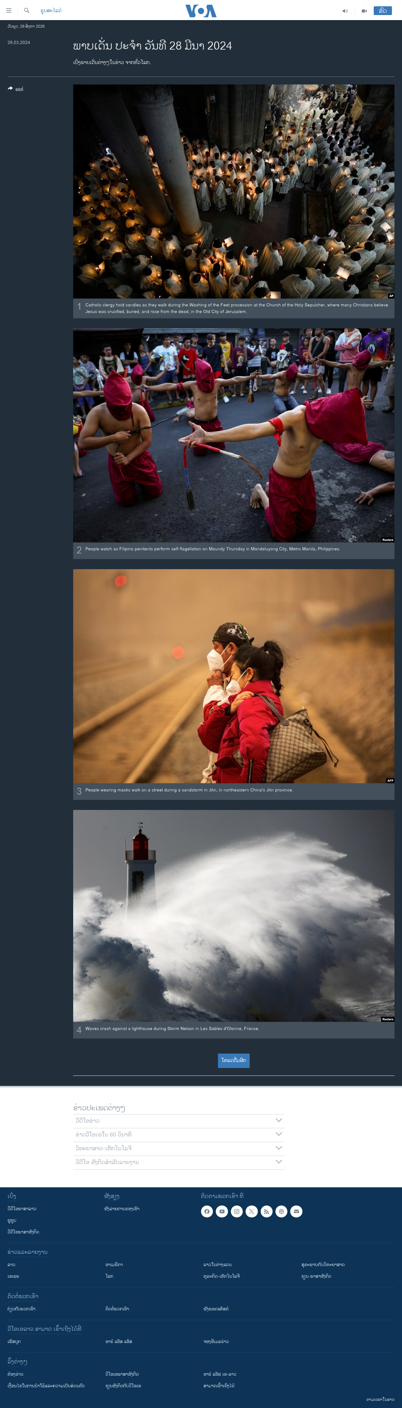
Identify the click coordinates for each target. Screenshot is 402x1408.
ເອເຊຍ (13, 1276)
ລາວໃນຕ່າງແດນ (218, 1264)
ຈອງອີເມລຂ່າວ (216, 1341)
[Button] (16, 90)
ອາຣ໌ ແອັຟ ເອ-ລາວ (220, 1374)
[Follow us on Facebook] (207, 1211)
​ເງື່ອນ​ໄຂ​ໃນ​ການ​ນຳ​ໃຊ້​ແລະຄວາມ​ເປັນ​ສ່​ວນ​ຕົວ (46, 1386)
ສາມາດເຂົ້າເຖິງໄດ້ (219, 1386)
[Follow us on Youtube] (222, 1211)
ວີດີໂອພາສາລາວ (22, 1209)
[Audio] (345, 11)
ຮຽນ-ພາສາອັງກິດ (316, 1276)
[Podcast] (281, 1211)
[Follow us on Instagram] (237, 1211)
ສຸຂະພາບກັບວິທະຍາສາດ (323, 1264)
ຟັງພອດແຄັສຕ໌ (216, 1309)
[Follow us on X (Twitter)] (252, 1211)
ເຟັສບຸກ (14, 1341)
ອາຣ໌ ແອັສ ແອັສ (119, 1341)
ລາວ (11, 1264)
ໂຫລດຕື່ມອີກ (233, 1060)
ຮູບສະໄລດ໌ (51, 11)
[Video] (364, 11)
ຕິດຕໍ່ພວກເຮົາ (117, 1309)
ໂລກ (109, 1276)
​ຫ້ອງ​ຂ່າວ (16, 1374)
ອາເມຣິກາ (114, 1264)
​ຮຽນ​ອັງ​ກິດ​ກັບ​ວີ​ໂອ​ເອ (123, 1386)
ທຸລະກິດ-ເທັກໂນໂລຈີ (222, 1276)
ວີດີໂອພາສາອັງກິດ (23, 1232)
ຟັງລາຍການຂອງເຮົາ (121, 1209)
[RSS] (267, 1211)
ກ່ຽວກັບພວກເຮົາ (21, 1309)
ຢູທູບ (12, 1220)
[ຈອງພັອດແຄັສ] (296, 1211)
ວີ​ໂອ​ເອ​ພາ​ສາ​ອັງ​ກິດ (122, 1374)
